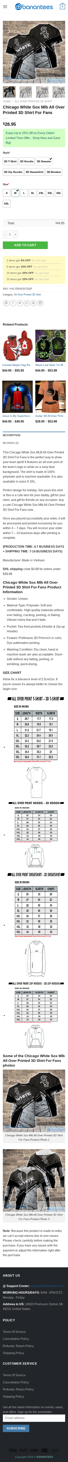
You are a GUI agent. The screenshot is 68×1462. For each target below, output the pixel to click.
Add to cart (25, 245)
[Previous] (8, 52)
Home (7, 101)
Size (6, 184)
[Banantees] (34, 6)
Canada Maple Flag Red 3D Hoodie (17, 364)
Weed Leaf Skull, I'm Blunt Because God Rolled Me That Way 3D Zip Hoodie (50, 364)
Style (6, 152)
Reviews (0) (11, 443)
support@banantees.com (47, 1286)
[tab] (34, 435)
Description (11, 435)
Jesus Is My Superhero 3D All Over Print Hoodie (17, 415)
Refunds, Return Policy (18, 1346)
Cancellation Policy (16, 1338)
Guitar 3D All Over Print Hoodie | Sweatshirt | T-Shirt (50, 415)
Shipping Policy (13, 1353)
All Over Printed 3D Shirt (33, 101)
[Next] (59, 52)
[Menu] (5, 6)
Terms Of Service (14, 1331)
